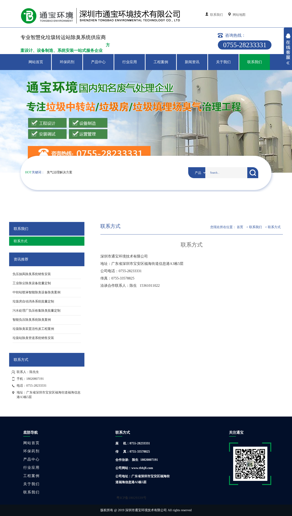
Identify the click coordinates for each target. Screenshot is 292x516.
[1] (146, 121)
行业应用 (129, 62)
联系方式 (20, 241)
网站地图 (238, 14)
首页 (240, 227)
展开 (288, 49)
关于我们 (223, 62)
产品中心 (98, 62)
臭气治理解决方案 (59, 172)
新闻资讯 (192, 62)
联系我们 (216, 14)
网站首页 (36, 62)
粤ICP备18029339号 (131, 498)
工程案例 (161, 62)
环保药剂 (67, 62)
